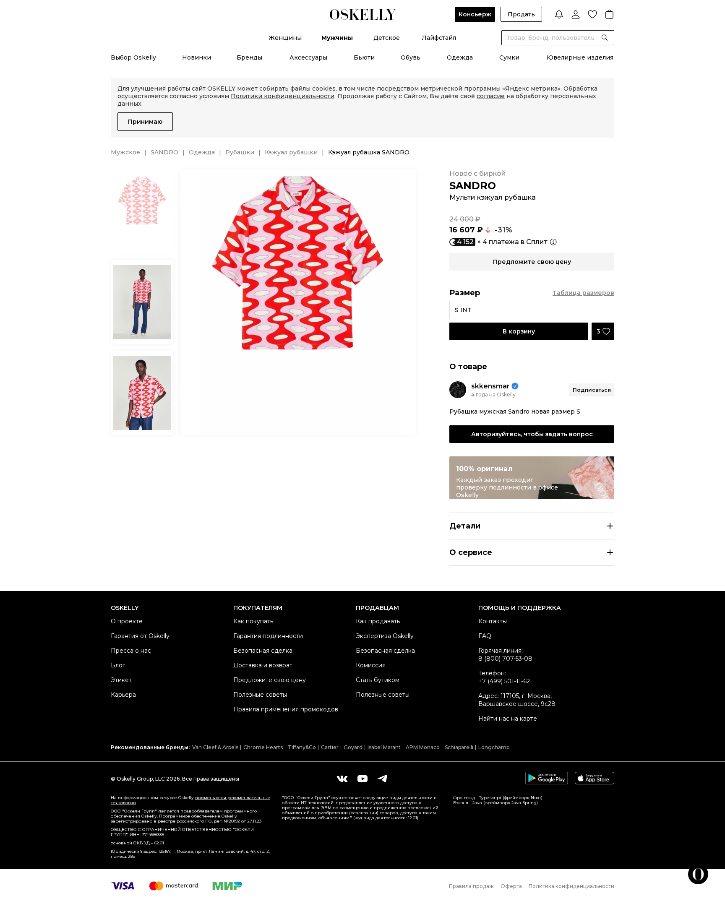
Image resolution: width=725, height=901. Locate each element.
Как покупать (253, 621)
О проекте (127, 621)
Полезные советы (260, 694)
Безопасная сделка (262, 650)
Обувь (410, 57)
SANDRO (164, 152)
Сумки (509, 57)
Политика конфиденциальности (571, 886)
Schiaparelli (459, 747)
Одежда (460, 57)
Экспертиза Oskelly (385, 636)
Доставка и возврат (262, 665)
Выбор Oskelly (133, 57)
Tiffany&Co (302, 747)
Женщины (285, 38)
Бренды (249, 57)
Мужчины (337, 38)
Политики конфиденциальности (282, 96)
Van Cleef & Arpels (215, 747)
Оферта (511, 886)
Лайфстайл (439, 38)
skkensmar (490, 386)
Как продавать (378, 621)
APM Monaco (423, 747)
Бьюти (364, 57)
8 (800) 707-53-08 (505, 658)
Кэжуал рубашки (291, 152)
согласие (491, 96)
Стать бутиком (377, 680)
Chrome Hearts (263, 747)
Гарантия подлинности (268, 636)
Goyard (353, 747)
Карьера (123, 694)
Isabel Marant (384, 747)
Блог (118, 665)
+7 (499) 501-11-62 (504, 681)
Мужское (125, 152)
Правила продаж (471, 886)
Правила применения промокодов (285, 709)
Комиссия (371, 665)
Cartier (330, 747)
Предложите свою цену (269, 680)
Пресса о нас (131, 650)
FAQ (484, 636)
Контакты (492, 621)
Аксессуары (308, 57)
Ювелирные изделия (580, 57)
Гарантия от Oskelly (140, 636)
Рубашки (239, 152)
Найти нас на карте (507, 718)
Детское (386, 38)
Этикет (121, 680)
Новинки (196, 57)
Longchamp (493, 747)
